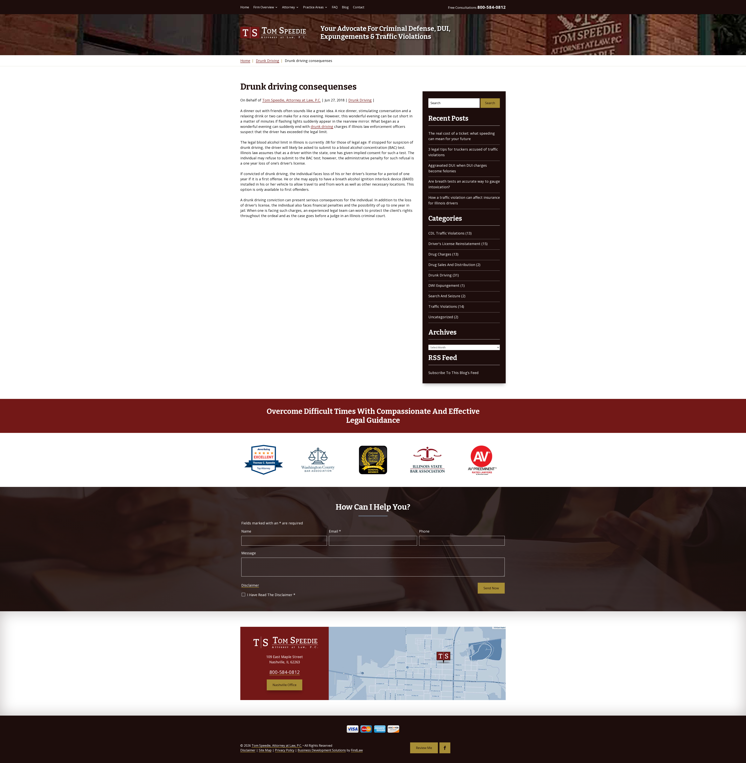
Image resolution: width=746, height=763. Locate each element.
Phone (424, 531)
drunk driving (322, 126)
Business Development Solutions (322, 750)
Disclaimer (250, 585)
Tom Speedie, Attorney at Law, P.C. (291, 100)
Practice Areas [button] (313, 7)
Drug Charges (439, 254)
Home (244, 7)
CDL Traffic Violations (446, 233)
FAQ (335, 7)
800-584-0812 (491, 7)
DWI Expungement (443, 285)
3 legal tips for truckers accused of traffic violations (463, 152)
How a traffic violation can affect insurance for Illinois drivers (464, 200)
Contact (358, 7)
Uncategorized (440, 317)
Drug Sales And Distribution (451, 264)
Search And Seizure (444, 296)
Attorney (288, 7)
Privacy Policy (284, 750)
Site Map (265, 750)
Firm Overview (263, 7)
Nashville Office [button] (284, 685)
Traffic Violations (442, 306)
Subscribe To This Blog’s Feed (453, 372)
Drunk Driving (360, 100)
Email (335, 531)
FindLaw (357, 750)
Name (246, 531)
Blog (345, 7)
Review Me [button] (424, 748)
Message (248, 553)
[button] (742, 735)
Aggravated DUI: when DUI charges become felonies (457, 168)
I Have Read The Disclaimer (271, 595)
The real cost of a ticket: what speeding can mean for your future (461, 136)
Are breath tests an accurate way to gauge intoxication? (464, 184)
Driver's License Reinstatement (454, 243)
